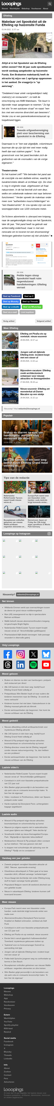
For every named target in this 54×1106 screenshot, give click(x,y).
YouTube (8, 1021)
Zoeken (7, 1072)
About (45, 8)
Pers (6, 1078)
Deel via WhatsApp (32, 307)
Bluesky (7, 1052)
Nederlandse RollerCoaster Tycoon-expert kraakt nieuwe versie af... (13, 499)
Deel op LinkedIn (11, 307)
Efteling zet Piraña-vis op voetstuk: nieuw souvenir (26, 934)
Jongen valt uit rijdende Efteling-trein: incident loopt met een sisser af (34, 355)
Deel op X (28, 296)
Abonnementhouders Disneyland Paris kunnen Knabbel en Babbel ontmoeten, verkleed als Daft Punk (25, 921)
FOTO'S (13, 346)
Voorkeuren (36, 8)
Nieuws (5, 8)
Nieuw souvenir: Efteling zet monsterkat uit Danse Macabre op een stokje (35, 391)
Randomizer (9, 1002)
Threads (8, 1055)
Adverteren (9, 1082)
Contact (7, 1075)
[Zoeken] (49, 4)
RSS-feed (8, 1028)
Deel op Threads (30, 301)
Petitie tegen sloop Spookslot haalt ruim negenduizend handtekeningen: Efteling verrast (32, 281)
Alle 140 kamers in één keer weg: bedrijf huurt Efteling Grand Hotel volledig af (26, 462)
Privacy (7, 1008)
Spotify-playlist (11, 1025)
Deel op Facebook (11, 296)
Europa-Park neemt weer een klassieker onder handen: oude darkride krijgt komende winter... (38, 499)
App (6, 998)
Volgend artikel (44, 321)
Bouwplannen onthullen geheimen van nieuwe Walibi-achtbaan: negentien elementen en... (15, 523)
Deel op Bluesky (11, 301)
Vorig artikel (8, 321)
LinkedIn (8, 1058)
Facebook (8, 1041)
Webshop (26, 8)
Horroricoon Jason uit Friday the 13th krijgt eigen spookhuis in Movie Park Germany (39, 523)
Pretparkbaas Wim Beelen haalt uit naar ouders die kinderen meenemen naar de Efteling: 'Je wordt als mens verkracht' (26, 697)
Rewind (7, 1032)
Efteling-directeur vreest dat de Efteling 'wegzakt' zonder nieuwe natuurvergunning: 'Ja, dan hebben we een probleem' (26, 750)
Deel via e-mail (10, 312)
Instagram (8, 1045)
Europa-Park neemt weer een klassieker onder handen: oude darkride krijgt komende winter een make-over (25, 911)
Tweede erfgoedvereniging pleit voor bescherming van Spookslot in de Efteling (33, 133)
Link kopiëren (27, 312)
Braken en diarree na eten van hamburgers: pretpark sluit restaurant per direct (23, 435)
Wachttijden (15, 8)
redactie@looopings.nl (29, 409)
